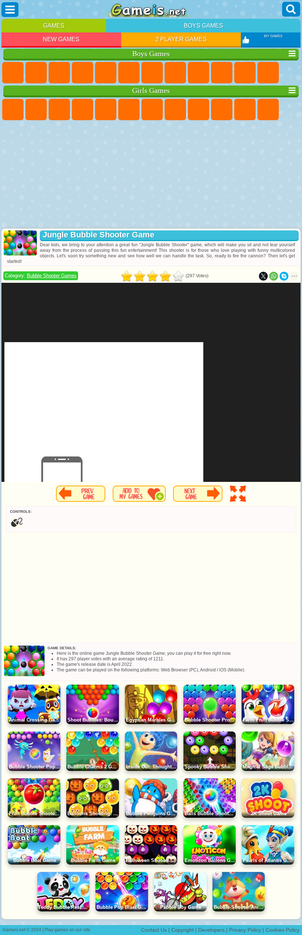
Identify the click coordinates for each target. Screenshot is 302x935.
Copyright (182, 930)
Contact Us (154, 930)
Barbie (82, 109)
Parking (13, 72)
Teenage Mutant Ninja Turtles (198, 72)
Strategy (59, 72)
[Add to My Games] (139, 494)
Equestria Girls (36, 109)
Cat (245, 109)
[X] (263, 276)
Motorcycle (221, 72)
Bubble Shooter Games (52, 275)
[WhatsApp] (273, 276)
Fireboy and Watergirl (59, 109)
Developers (211, 930)
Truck (268, 72)
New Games (61, 39)
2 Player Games (181, 39)
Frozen (221, 109)
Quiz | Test (105, 109)
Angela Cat (198, 109)
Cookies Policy (282, 930)
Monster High (129, 109)
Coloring (175, 109)
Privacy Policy (245, 930)
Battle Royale (129, 72)
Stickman (245, 72)
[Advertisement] (151, 175)
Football (36, 72)
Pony (13, 109)
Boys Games (203, 25)
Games (53, 25)
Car (175, 72)
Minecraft (152, 72)
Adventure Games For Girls (152, 109)
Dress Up (268, 109)
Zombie (105, 72)
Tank (82, 72)
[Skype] (284, 276)
